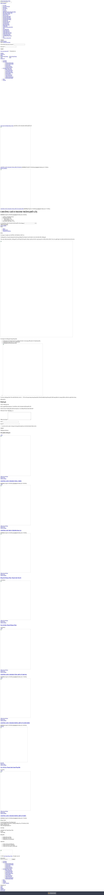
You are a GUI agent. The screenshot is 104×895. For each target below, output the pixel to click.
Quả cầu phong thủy (7, 16)
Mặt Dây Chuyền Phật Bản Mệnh (9, 11)
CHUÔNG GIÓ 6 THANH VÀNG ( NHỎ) (10, 481)
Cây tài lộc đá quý (6, 6)
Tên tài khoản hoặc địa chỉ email (7, 44)
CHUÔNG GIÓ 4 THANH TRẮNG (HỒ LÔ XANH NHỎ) (15, 723)
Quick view (2, 477)
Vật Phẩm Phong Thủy (7, 35)
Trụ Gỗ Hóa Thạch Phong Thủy (8, 625)
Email (1, 423)
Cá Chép (4, 5)
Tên (1, 421)
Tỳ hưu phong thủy (6, 34)
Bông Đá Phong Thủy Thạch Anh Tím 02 (10, 577)
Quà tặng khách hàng (7, 18)
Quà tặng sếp (5, 20)
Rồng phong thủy (6, 24)
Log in (2, 48)
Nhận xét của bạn (4, 419)
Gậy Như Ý (5, 8)
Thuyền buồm (8, 73)
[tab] (53, 228)
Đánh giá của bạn (4, 410)
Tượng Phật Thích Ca (7, 33)
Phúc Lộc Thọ (5, 15)
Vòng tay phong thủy (7, 37)
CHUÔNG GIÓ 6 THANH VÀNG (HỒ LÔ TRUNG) (11, 167)
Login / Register (6, 883)
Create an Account (6, 42)
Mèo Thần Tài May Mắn (7, 12)
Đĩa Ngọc (5, 7)
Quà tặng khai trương (7, 19)
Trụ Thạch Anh (6, 29)
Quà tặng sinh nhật (6, 21)
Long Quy (5, 10)
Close (1, 886)
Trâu (4, 28)
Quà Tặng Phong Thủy (8, 856)
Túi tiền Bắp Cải (6, 30)
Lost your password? (4, 51)
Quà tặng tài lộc (6, 22)
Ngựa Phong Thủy (6, 14)
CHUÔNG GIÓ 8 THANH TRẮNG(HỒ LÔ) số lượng (12, 223)
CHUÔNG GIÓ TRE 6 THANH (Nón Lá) (10, 530)
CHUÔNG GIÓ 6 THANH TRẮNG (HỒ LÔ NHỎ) (13, 815)
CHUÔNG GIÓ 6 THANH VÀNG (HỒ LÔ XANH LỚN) (12, 208)
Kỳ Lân (4, 9)
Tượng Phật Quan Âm (7, 32)
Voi (3, 36)
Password (2, 46)
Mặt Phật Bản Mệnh (9, 78)
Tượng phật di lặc (6, 31)
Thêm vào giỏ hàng (4, 224)
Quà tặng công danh (7, 17)
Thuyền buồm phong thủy (8, 27)
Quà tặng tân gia (6, 23)
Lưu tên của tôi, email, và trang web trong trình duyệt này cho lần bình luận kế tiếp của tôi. (19, 426)
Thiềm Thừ (5, 26)
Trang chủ (2, 125)
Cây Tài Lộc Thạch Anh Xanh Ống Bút (10, 767)
